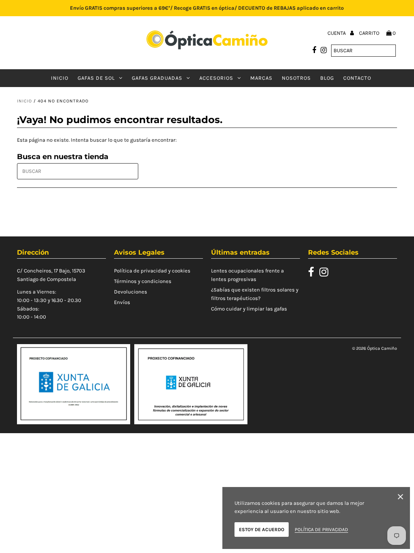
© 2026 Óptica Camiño (374, 348)
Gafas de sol (96, 78)
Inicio (59, 78)
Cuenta (337, 33)
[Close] (400, 498)
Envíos (122, 302)
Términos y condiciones (142, 281)
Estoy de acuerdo (261, 529)
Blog (327, 78)
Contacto (357, 78)
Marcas (261, 78)
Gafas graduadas (157, 78)
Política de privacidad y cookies (152, 271)
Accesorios (216, 78)
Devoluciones (130, 292)
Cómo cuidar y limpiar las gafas (249, 309)
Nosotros (296, 78)
